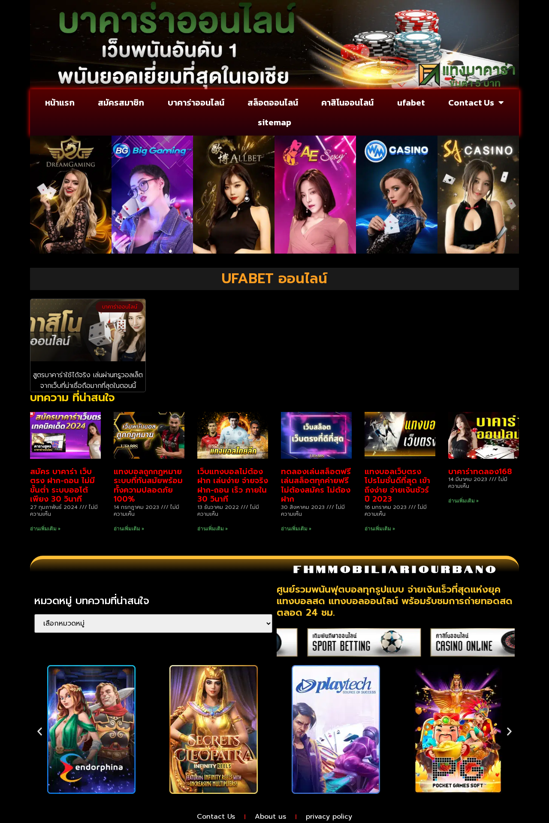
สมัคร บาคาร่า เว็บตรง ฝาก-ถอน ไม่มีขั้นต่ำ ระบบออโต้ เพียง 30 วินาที (62, 485)
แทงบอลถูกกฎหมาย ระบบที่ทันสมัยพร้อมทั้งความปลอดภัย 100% (148, 485)
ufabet (411, 102)
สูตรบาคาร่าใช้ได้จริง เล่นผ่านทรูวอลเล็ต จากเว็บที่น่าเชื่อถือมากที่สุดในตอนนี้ (88, 380)
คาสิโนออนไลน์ (347, 102)
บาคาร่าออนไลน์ (196, 102)
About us (270, 816)
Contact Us (471, 102)
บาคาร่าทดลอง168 (480, 472)
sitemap (274, 122)
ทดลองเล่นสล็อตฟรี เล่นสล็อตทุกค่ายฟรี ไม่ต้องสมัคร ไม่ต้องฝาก (316, 485)
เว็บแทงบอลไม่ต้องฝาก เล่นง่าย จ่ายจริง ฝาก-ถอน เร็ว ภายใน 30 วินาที (232, 485)
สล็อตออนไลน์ (272, 102)
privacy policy (329, 816)
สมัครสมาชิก (121, 102)
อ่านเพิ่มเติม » (45, 529)
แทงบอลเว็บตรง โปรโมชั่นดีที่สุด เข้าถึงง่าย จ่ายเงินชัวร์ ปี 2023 (397, 485)
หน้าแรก (60, 102)
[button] (39, 731)
